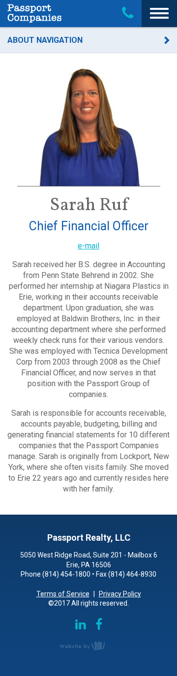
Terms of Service (62, 594)
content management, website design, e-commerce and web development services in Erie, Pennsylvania (88, 645)
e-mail (88, 245)
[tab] (88, 40)
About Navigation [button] (45, 40)
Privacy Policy (120, 594)
